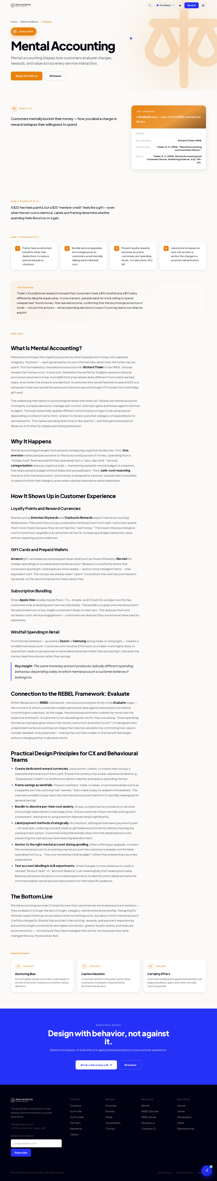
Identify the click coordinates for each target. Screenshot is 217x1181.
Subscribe (21, 1152)
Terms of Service (184, 1172)
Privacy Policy (165, 1172)
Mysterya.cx (148, 1122)
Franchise (111, 1105)
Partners (110, 1111)
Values (180, 1122)
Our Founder (77, 1117)
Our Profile (76, 1111)
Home (14, 21)
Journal (181, 1105)
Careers (74, 1134)
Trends (181, 1111)
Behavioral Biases (29, 21)
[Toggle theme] (180, 5)
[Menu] (203, 5)
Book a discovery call (94, 1064)
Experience (76, 1128)
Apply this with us (27, 75)
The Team (75, 1122)
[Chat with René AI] (206, 1170)
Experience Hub (185, 1128)
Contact (110, 1128)
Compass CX (148, 1128)
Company (75, 1105)
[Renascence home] (21, 5)
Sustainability (113, 1122)
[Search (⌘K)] (149, 5)
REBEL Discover (150, 1111)
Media (109, 1117)
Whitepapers (184, 1117)
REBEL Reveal (148, 1117)
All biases (55, 75)
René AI (191, 5)
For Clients (165, 5)
